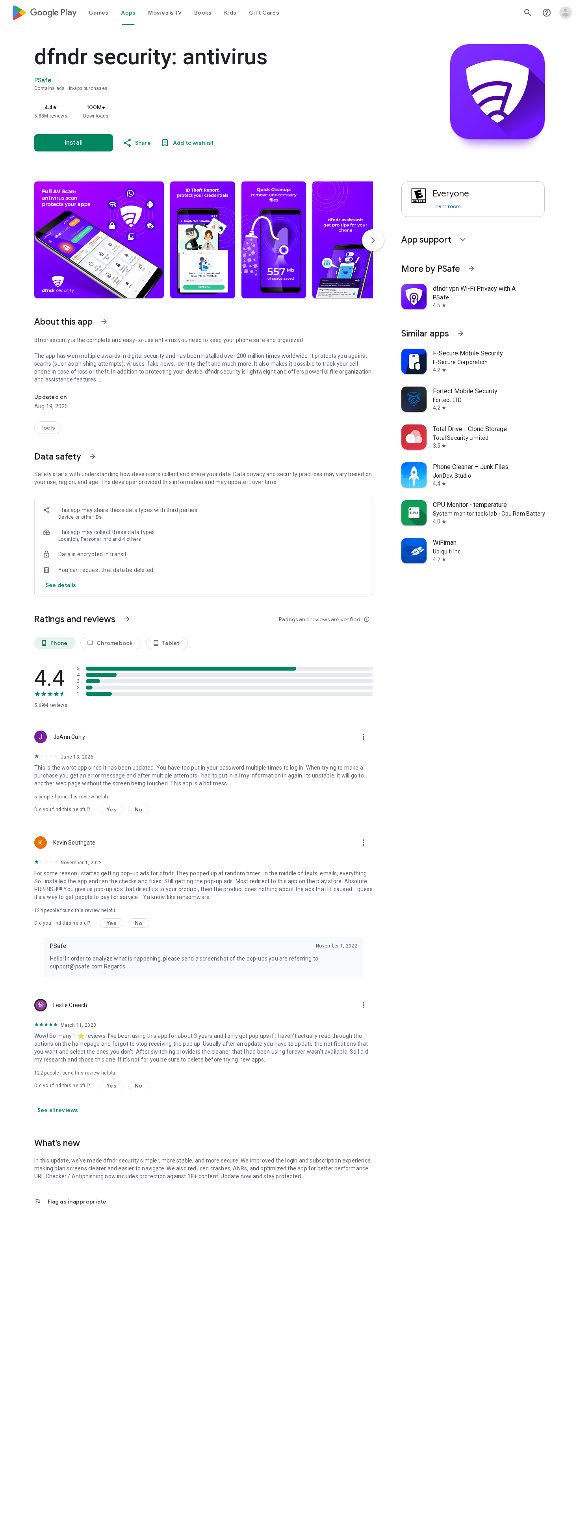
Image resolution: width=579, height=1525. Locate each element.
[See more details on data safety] (61, 585)
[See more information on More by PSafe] (471, 268)
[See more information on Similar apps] (460, 333)
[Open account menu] (565, 12)
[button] (99, 239)
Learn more (446, 206)
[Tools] (47, 428)
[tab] (98, 12)
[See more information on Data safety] (92, 456)
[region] (191, 111)
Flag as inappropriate (70, 1201)
